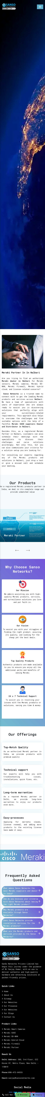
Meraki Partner (11, 1047)
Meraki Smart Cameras (14, 1029)
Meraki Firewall (11, 1043)
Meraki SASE (9, 1032)
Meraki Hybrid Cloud (13, 1040)
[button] (17, 550)
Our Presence (10, 1006)
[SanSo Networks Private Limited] (9, 6)
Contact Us (9, 1017)
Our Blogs (8, 1013)
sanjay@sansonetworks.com (21, 1078)
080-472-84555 (15, 1072)
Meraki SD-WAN (10, 1036)
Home (5, 991)
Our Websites (10, 1002)
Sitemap (7, 998)
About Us (8, 995)
